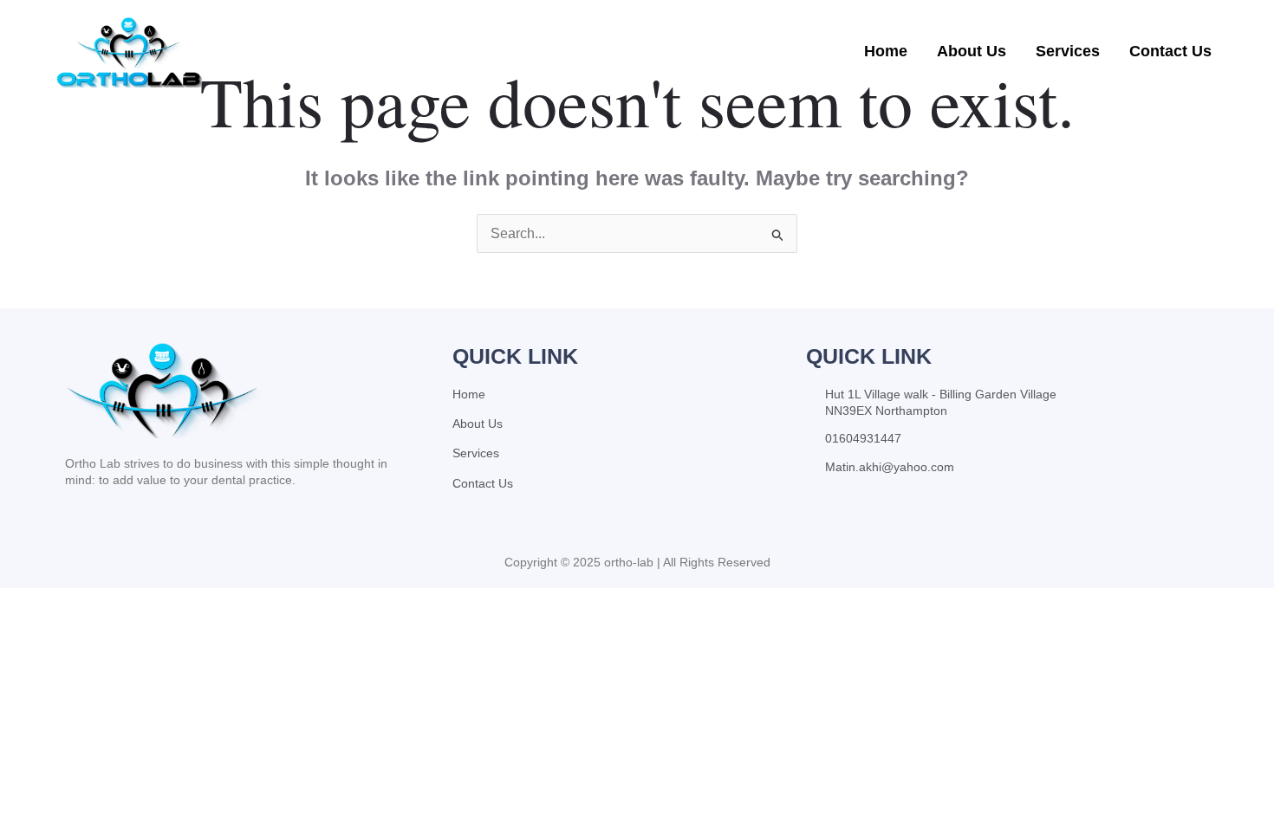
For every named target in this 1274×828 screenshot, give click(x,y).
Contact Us (1170, 51)
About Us (971, 51)
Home (885, 51)
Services (1068, 51)
